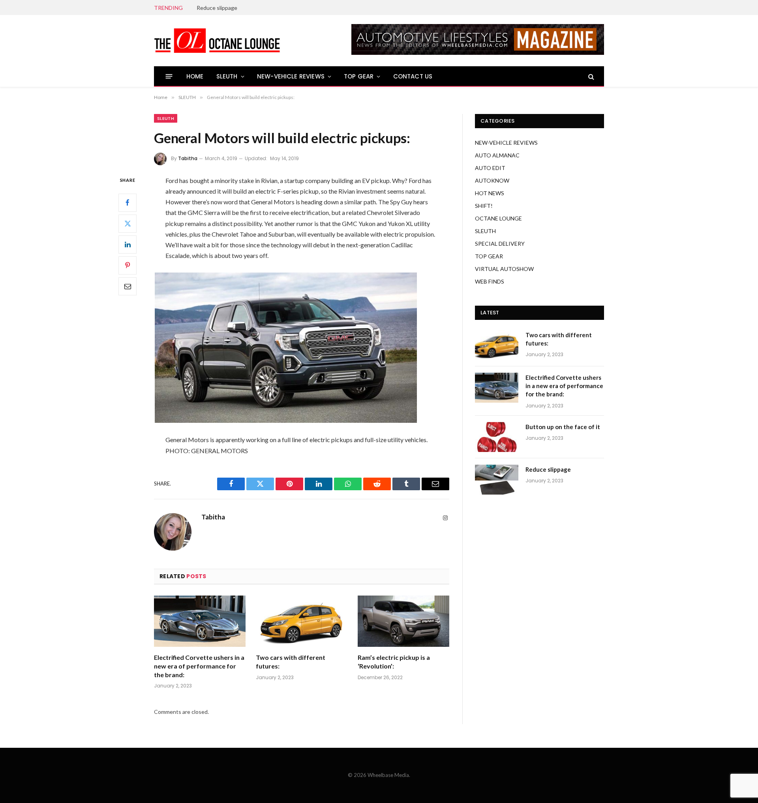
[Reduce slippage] (496, 480)
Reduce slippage (217, 7)
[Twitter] (127, 223)
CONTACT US (413, 76)
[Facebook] (127, 202)
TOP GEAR (358, 76)
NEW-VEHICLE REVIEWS (291, 76)
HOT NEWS (489, 193)
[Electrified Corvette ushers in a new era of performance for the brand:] (200, 621)
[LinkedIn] (127, 244)
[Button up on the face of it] (496, 437)
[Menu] (169, 76)
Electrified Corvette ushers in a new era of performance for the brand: (199, 666)
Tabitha (187, 158)
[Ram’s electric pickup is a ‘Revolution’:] (403, 621)
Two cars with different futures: (290, 662)
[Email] (127, 286)
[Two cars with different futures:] (301, 621)
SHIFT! (484, 205)
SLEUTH (227, 76)
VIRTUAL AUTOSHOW (504, 268)
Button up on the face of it (562, 426)
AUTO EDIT (490, 167)
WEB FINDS (489, 281)
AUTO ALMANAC (497, 155)
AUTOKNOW (492, 180)
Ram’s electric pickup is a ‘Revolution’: (394, 662)
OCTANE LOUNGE (498, 218)
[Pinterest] (127, 265)
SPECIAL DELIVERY (500, 243)
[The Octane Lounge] (217, 40)
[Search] (590, 76)
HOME (195, 76)
